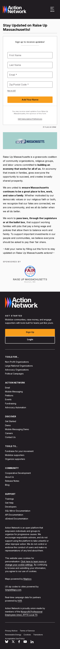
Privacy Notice (11, 631)
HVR (20, 600)
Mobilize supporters (14, 455)
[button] (52, 10)
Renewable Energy (13, 635)
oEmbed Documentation (16, 518)
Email (7, 387)
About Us (9, 477)
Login (30, 339)
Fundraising (10, 403)
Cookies (27, 635)
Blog (7, 485)
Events (8, 399)
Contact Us (10, 437)
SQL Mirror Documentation (17, 511)
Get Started (10, 421)
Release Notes (12, 481)
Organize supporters (15, 459)
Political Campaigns (14, 373)
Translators (38, 635)
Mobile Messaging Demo (17, 429)
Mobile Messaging (14, 391)
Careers (9, 433)
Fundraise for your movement (19, 451)
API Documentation (14, 514)
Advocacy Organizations (17, 369)
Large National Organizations (19, 366)
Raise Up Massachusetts (30, 279)
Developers (10, 506)
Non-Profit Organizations (17, 362)
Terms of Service (27, 631)
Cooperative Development (18, 473)
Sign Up (30, 332)
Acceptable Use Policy (15, 638)
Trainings (9, 499)
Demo (8, 425)
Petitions (9, 395)
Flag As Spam (50, 127)
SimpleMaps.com (13, 590)
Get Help (9, 503)
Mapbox (27, 579)
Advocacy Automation (15, 407)
